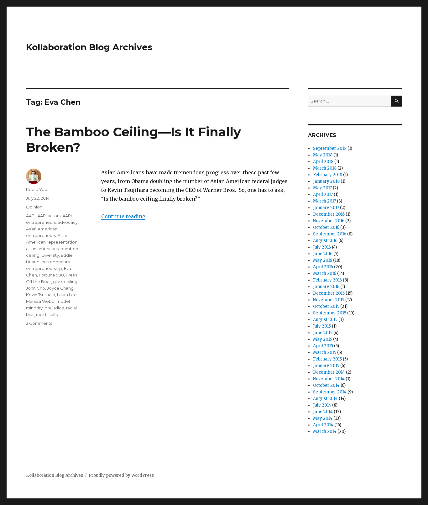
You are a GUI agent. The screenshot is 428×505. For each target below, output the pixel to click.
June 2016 (322, 253)
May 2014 (322, 418)
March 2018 (325, 168)
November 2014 (329, 378)
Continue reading (123, 216)
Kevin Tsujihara (40, 294)
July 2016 (322, 247)
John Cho (35, 288)
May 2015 (322, 339)
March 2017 (324, 201)
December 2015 (329, 293)
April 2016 (323, 267)
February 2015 (327, 359)
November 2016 (328, 221)
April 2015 (323, 346)
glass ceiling (65, 281)
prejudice (54, 307)
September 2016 (329, 234)
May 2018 (322, 155)
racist (41, 314)
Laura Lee (67, 294)
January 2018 (326, 181)
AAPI (30, 215)
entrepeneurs (55, 261)
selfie (54, 314)
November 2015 (328, 299)
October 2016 (326, 227)
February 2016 (327, 280)
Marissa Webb (40, 301)
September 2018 (330, 148)
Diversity (50, 255)
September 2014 (330, 392)
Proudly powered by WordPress (121, 475)
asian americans (42, 248)
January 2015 (326, 365)
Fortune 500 (51, 274)
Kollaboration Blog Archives (89, 47)
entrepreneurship (44, 268)
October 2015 (326, 306)
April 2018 (323, 161)
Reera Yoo (36, 189)
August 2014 (325, 398)
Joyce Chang (60, 288)
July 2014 (322, 405)
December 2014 (329, 372)
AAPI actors (48, 215)
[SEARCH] (396, 101)
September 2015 (329, 313)
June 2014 (323, 411)
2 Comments (39, 323)
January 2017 (326, 207)
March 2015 (324, 352)
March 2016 (324, 273)
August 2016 (325, 240)
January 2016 (326, 286)
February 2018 (327, 174)
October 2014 (326, 385)
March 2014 (325, 431)
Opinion (34, 206)
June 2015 (322, 332)
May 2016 (322, 260)
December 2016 (329, 214)
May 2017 (322, 188)
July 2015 (322, 326)
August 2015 (325, 319)
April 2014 (323, 425)
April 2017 (323, 194)
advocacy (68, 222)
